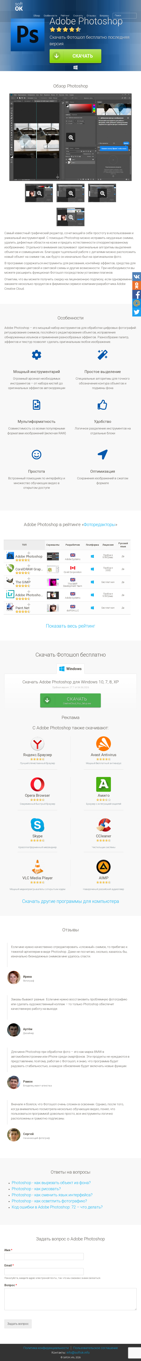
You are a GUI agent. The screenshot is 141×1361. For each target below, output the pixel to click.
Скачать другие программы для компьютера (70, 901)
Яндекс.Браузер (37, 755)
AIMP (104, 878)
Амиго (104, 795)
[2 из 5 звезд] (59, 29)
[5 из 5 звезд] (78, 29)
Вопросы (104, 15)
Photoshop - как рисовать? (36, 1188)
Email (9, 1265)
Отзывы (91, 15)
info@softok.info (78, 1352)
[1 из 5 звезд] (52, 29)
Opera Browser (37, 795)
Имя (8, 1250)
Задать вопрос (18, 1324)
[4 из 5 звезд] (72, 29)
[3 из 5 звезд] (65, 29)
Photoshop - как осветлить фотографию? (49, 1201)
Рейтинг (65, 15)
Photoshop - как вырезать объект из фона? (51, 1182)
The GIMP (22, 582)
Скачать (78, 15)
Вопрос (10, 1285)
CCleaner (103, 836)
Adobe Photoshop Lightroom (29, 595)
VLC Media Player (37, 878)
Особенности (50, 15)
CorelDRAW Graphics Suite (29, 569)
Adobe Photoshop (28, 557)
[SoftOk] (19, 6)
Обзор (36, 15)
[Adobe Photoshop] (38, 6)
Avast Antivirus (103, 755)
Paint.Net (22, 608)
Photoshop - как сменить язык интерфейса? (52, 1194)
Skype (37, 836)
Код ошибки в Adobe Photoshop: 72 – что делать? (57, 1207)
